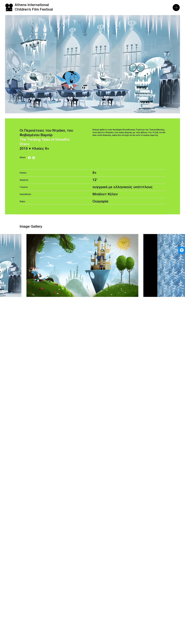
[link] (181, 250)
